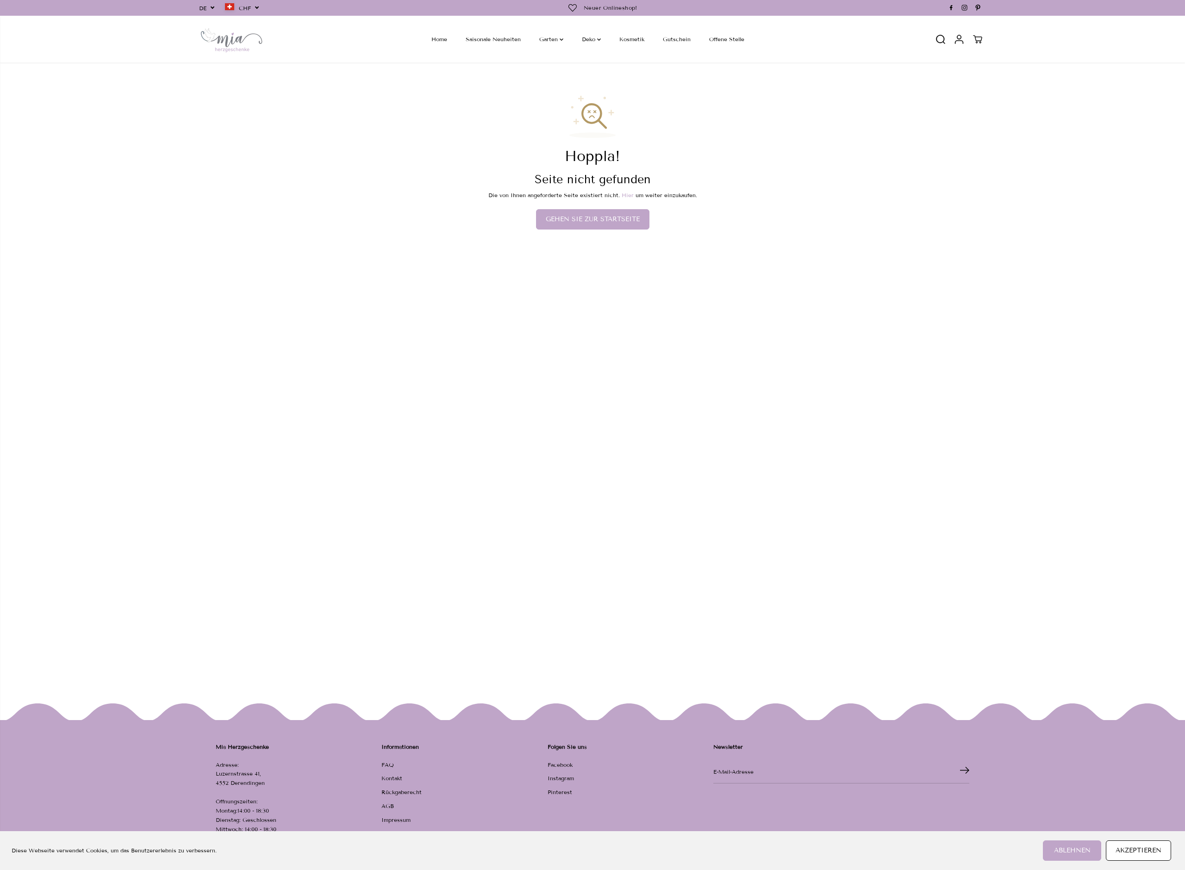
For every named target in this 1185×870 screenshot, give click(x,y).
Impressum (396, 819)
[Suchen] (940, 39)
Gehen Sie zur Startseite (593, 219)
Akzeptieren (1138, 850)
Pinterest (560, 792)
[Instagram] (964, 7)
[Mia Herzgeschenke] (231, 39)
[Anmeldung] (959, 39)
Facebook (560, 764)
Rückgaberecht (401, 792)
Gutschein (677, 39)
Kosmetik (631, 39)
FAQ (387, 764)
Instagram (561, 778)
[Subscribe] (964, 771)
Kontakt (391, 778)
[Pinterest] (978, 7)
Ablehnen (1072, 850)
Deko (589, 39)
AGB (387, 805)
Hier (628, 195)
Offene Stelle (726, 39)
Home (439, 39)
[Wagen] (977, 39)
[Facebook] (951, 7)
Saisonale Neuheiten (493, 39)
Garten (549, 39)
